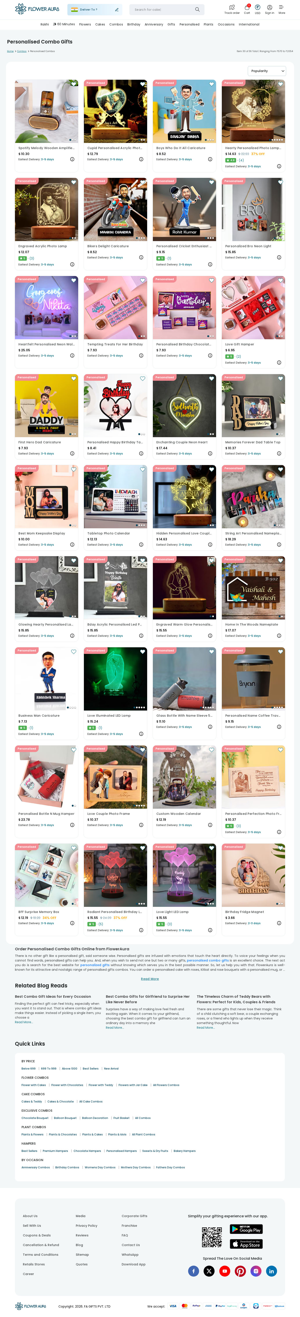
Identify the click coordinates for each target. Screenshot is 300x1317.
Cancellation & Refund (41, 1245)
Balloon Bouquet (65, 1118)
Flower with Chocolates (67, 1085)
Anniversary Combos (36, 1167)
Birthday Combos (67, 1167)
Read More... (24, 1022)
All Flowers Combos (166, 1085)
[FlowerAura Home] (37, 9)
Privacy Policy (86, 1225)
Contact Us (131, 1245)
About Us (30, 1216)
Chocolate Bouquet (35, 1118)
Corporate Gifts (134, 1216)
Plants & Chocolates (63, 1134)
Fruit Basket (122, 1118)
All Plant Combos (143, 1134)
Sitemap (82, 1254)
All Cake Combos (91, 1101)
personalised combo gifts (208, 960)
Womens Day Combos (100, 1167)
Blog (79, 1245)
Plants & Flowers (32, 1134)
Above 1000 (69, 1068)
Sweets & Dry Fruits (155, 1151)
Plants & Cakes (92, 1134)
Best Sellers (91, 1068)
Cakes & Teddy (32, 1101)
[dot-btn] (70, 140)
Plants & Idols (117, 1134)
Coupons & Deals (37, 1235)
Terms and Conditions (40, 1254)
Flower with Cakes (34, 1085)
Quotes (82, 1264)
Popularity (259, 71)
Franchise (129, 1225)
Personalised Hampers (122, 1151)
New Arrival (111, 1068)
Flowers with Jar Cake (133, 1085)
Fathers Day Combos (170, 1167)
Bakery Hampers (185, 1151)
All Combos (143, 1118)
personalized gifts (95, 965)
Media (80, 1216)
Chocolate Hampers (87, 1151)
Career (28, 1274)
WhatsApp (130, 1254)
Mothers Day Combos (136, 1167)
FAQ (125, 1235)
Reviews (82, 1235)
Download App (134, 1264)
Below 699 (29, 1068)
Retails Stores (34, 1264)
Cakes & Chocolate (60, 1101)
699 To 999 (48, 1068)
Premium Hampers (55, 1151)
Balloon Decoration (95, 1118)
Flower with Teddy (101, 1085)
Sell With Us (32, 1225)
